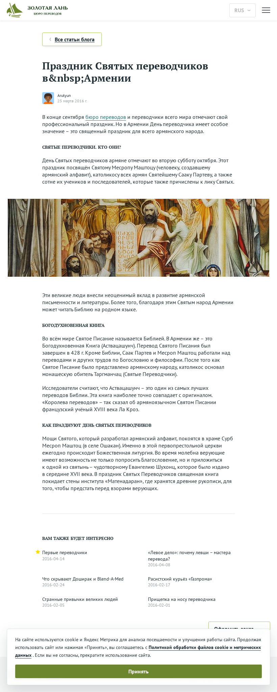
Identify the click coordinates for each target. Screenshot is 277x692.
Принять (138, 671)
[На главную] (115, 10)
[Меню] (266, 10)
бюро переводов (105, 116)
